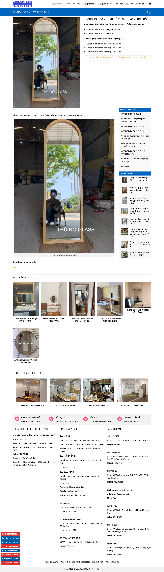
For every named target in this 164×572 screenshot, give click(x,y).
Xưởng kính (23, 465)
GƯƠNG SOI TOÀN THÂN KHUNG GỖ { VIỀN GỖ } (138, 311)
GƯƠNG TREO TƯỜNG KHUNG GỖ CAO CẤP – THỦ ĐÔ (82, 320)
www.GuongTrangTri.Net (27, 458)
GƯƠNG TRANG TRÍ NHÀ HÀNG (132, 126)
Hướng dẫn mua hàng (52, 562)
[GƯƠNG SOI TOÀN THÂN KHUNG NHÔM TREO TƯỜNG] (110, 299)
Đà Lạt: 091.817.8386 (9, 550)
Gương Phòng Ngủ (89, 4)
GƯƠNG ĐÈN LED (127, 166)
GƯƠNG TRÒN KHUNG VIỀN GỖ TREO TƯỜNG (53, 320)
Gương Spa (143, 4)
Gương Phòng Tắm (116, 4)
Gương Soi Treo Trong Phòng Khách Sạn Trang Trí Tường (133, 120)
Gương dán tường (30, 462)
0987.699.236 (70, 467)
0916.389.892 (70, 483)
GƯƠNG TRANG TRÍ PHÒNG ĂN (132, 131)
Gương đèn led (18, 462)
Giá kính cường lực (44, 462)
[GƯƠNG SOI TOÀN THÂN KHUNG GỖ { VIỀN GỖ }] (138, 295)
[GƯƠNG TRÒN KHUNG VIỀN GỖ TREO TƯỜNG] (54, 299)
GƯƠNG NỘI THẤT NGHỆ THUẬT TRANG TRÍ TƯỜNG (26, 320)
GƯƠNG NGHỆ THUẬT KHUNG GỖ (99, 57)
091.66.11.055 (71, 511)
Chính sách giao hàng (68, 562)
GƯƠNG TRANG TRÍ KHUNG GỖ (36, 12)
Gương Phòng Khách (74, 4)
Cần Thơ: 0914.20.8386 (10, 563)
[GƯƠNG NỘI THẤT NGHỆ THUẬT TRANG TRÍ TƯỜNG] (26, 299)
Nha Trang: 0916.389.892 (10, 554)
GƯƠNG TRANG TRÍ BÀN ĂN (131, 114)
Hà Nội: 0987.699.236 (9, 534)
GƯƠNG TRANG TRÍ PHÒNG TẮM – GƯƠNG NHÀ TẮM (133, 152)
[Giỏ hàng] (150, 3)
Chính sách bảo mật (112, 562)
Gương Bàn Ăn (103, 4)
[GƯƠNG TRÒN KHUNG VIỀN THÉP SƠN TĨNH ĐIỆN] (26, 343)
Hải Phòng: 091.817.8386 (10, 538)
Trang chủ (17, 12)
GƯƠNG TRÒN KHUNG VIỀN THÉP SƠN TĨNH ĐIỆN (25, 361)
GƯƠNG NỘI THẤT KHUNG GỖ (118, 57)
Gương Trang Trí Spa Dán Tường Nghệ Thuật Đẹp (134, 160)
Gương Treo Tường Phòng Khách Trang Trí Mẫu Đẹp (135, 137)
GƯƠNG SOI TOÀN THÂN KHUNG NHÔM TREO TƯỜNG (110, 320)
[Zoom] (16, 105)
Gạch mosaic (32, 465)
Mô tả (14, 110)
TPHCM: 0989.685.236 (10, 546)
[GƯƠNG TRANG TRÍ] (23, 4)
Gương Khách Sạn (131, 4)
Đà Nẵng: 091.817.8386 (10, 559)
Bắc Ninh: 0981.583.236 (10, 542)
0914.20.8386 (117, 517)
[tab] (14, 110)
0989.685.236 (70, 546)
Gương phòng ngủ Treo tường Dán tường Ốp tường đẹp (133, 144)
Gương (15, 267)
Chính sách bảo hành (83, 562)
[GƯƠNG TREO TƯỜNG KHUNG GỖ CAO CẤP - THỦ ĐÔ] (82, 299)
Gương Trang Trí (58, 4)
